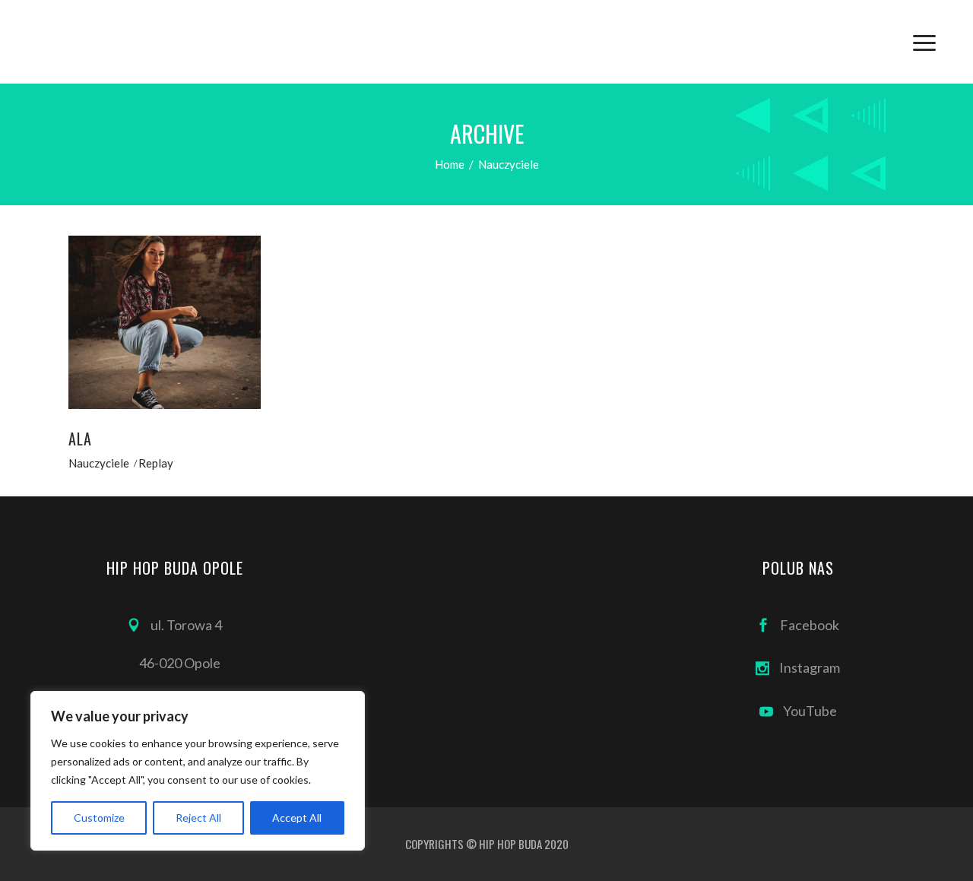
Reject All (198, 817)
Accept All (297, 817)
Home (449, 164)
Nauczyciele (98, 463)
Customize (99, 817)
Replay (155, 463)
